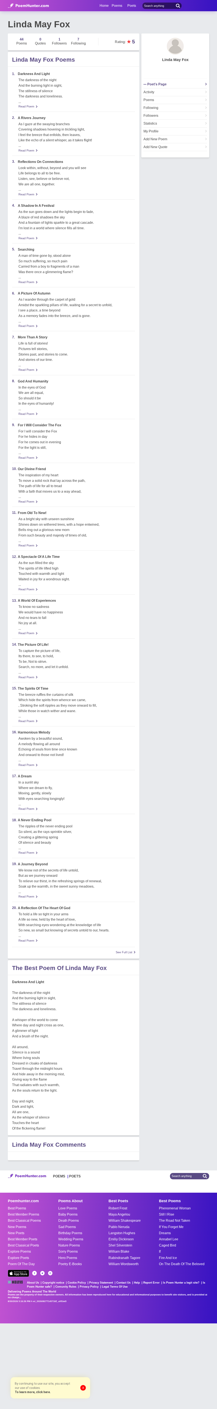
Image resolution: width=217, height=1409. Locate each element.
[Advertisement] (63, 1365)
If (160, 1251)
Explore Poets (18, 1258)
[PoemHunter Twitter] (42, 1273)
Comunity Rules (65, 1286)
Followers (150, 115)
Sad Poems (67, 1227)
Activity (148, 92)
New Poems (17, 1227)
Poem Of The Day (21, 1264)
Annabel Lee (168, 1239)
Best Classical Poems (24, 1220)
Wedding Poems (70, 1239)
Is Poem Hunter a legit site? (181, 1282)
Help (137, 1282)
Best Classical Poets (23, 1245)
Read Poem (26, 106)
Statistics (150, 123)
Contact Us (123, 1282)
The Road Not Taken (174, 1220)
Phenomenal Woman (175, 1208)
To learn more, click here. (33, 1392)
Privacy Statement (101, 1282)
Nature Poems (69, 1245)
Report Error (151, 1282)
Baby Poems (68, 1214)
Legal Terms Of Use (115, 1286)
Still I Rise (166, 1214)
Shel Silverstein (120, 1245)
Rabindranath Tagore (124, 1258)
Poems (148, 100)
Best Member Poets (22, 1239)
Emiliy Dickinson (121, 1239)
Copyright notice (53, 1282)
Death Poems (68, 1220)
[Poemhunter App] (18, 1273)
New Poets (16, 1233)
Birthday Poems (70, 1233)
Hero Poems (67, 1258)
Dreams (165, 1233)
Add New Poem (155, 139)
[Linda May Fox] (175, 46)
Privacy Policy (89, 1286)
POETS (75, 1176)
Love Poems (67, 1208)
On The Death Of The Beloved (181, 1264)
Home (104, 5)
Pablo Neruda (118, 1227)
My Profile (151, 131)
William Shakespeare (124, 1220)
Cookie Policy (77, 1282)
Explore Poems (19, 1251)
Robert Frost (117, 1208)
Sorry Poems (68, 1251)
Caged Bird (167, 1245)
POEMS (59, 1176)
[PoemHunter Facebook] (34, 1273)
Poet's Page (157, 84)
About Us (33, 1282)
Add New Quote (155, 147)
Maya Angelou (119, 1214)
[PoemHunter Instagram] (50, 1273)
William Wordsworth (123, 1264)
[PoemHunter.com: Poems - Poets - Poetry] (28, 5)
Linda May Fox (175, 60)
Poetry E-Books (70, 1264)
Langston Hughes (121, 1233)
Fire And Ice (168, 1258)
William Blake (118, 1251)
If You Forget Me (171, 1227)
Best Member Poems (23, 1214)
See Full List (124, 952)
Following (150, 108)
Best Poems (17, 1208)
